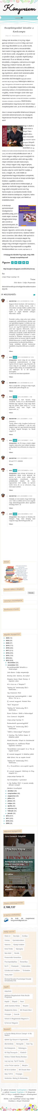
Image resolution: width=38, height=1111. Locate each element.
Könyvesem (19, 9)
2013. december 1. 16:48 (25, 440)
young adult (8, 975)
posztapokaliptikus (11, 962)
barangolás (19, 1044)
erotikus (25, 936)
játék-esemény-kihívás (12, 1006)
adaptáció (8, 991)
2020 (8, 643)
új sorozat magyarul (11, 1023)
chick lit (7, 936)
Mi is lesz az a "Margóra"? (16, 684)
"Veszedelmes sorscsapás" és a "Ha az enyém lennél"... (20, 750)
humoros (7, 945)
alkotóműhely (9, 1044)
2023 (8, 638)
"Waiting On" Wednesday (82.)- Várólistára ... (17, 689)
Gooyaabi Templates (17, 1092)
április (10, 806)
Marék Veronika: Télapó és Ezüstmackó (20, 740)
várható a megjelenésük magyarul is (16, 1019)
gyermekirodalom (18, 940)
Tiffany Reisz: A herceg (15, 849)
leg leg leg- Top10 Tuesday (14, 1061)
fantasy (7, 940)
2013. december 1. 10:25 (24, 419)
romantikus (24, 962)
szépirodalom (25, 966)
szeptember (12, 793)
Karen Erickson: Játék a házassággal (20, 713)
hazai (22, 1001)
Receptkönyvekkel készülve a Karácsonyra (17, 668)
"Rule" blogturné (12, 705)
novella (16, 953)
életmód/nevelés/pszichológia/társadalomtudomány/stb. (18, 980)
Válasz (11, 351)
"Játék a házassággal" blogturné (18, 732)
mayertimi (13, 301)
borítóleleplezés (10, 1048)
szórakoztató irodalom (12, 970)
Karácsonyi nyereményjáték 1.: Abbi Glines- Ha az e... (19, 697)
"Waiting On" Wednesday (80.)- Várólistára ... (17, 728)
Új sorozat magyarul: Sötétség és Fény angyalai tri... (20, 772)
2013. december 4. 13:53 (24, 496)
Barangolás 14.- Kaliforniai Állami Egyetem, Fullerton (18, 745)
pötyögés (8, 1014)
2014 (8, 658)
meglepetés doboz (11, 1010)
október (11, 791)
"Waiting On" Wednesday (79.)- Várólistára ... (17, 762)
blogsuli (14, 1001)
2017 (8, 650)
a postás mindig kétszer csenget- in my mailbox (18, 1034)
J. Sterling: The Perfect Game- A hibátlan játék (18, 736)
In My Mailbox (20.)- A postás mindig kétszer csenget (20, 784)
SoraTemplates (22, 1090)
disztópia (16, 936)
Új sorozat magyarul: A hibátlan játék (20, 754)
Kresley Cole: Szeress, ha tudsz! (18, 676)
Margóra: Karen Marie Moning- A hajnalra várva (18, 680)
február (11, 811)
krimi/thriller (9, 949)
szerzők (16, 1014)
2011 (8, 818)
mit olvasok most (26, 1010)
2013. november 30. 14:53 (26, 357)
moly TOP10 (9, 1074)
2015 (8, 655)
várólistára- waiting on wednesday (16, 1078)
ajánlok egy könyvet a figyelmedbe (16, 1040)
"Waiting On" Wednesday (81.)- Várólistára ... (17, 709)
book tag (29, 1044)
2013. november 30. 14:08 (25, 301)
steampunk (15, 966)
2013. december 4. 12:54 (24, 458)
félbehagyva (22, 1048)
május (10, 803)
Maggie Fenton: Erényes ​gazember (15, 888)
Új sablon (9, 874)
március (11, 808)
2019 (8, 645)
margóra (25, 1006)
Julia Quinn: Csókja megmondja (18, 672)
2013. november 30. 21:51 (25, 383)
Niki (10, 357)
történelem (26, 970)
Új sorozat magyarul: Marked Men (19, 701)
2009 (8, 823)
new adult (8, 953)
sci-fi (6, 966)
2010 (8, 821)
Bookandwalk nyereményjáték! (17, 723)
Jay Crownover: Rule (14, 693)
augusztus (12, 796)
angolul (7, 1001)
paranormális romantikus (13, 957)
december (12, 663)
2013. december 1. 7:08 (25, 397)
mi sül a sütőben (10, 1070)
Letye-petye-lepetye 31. (15, 720)
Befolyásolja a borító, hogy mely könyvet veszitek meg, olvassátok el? (19, 864)
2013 (8, 660)
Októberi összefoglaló (14, 788)
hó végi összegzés (11, 1052)
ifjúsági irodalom (18, 945)
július (10, 798)
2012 (8, 816)
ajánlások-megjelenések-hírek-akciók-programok (17, 996)
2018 (8, 648)
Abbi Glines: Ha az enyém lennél (18, 757)
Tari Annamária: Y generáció (16, 780)
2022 (8, 640)
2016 (8, 653)
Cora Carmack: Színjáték (15, 717)
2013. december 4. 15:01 (25, 514)
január (10, 813)
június (10, 801)
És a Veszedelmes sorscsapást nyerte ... (20, 767)
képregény (19, 949)
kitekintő (23, 1052)
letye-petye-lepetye (12, 1065)
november (12, 665)
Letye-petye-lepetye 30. (15, 776)
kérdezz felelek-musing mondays (16, 1057)
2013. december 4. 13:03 (25, 470)
